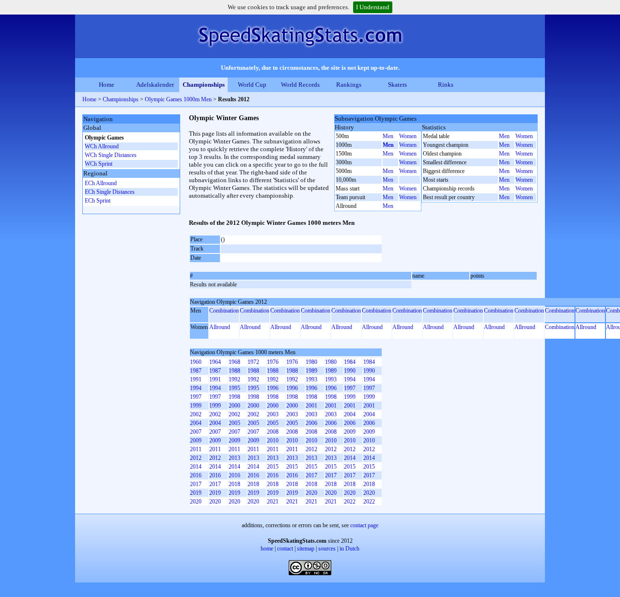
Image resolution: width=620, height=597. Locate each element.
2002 (196, 414)
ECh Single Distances (110, 192)
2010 (273, 440)
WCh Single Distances (111, 155)
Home (106, 84)
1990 (350, 370)
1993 (311, 379)
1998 (234, 396)
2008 (273, 431)
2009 (350, 431)
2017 (311, 475)
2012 (311, 449)
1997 (350, 388)
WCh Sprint (98, 163)
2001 (311, 405)
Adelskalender (155, 84)
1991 (196, 379)
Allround (219, 327)
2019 (196, 492)
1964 (215, 362)
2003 (273, 414)
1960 (196, 362)
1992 (234, 379)
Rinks (445, 84)
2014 (350, 458)
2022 (350, 501)
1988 (234, 370)
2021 (273, 501)
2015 (273, 466)
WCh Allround (102, 146)
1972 (253, 362)
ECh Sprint (97, 200)
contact (285, 548)
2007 (196, 431)
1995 (234, 388)
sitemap (305, 548)
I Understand (372, 7)
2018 (234, 484)
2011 (196, 449)
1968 (234, 362)
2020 (311, 492)
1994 (350, 379)
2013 (234, 458)
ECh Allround (101, 183)
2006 (311, 423)
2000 (234, 405)
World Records (300, 84)
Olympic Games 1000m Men (178, 99)
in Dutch (349, 548)
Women (408, 136)
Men (388, 136)
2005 (234, 423)
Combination (224, 310)
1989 (311, 370)
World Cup (252, 84)
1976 (273, 362)
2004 (350, 414)
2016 (196, 475)
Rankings (348, 84)
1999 (350, 396)
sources (327, 548)
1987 (196, 370)
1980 (311, 362)
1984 (350, 362)
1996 (273, 388)
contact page (364, 525)
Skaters (397, 84)
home (267, 548)
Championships (204, 84)
